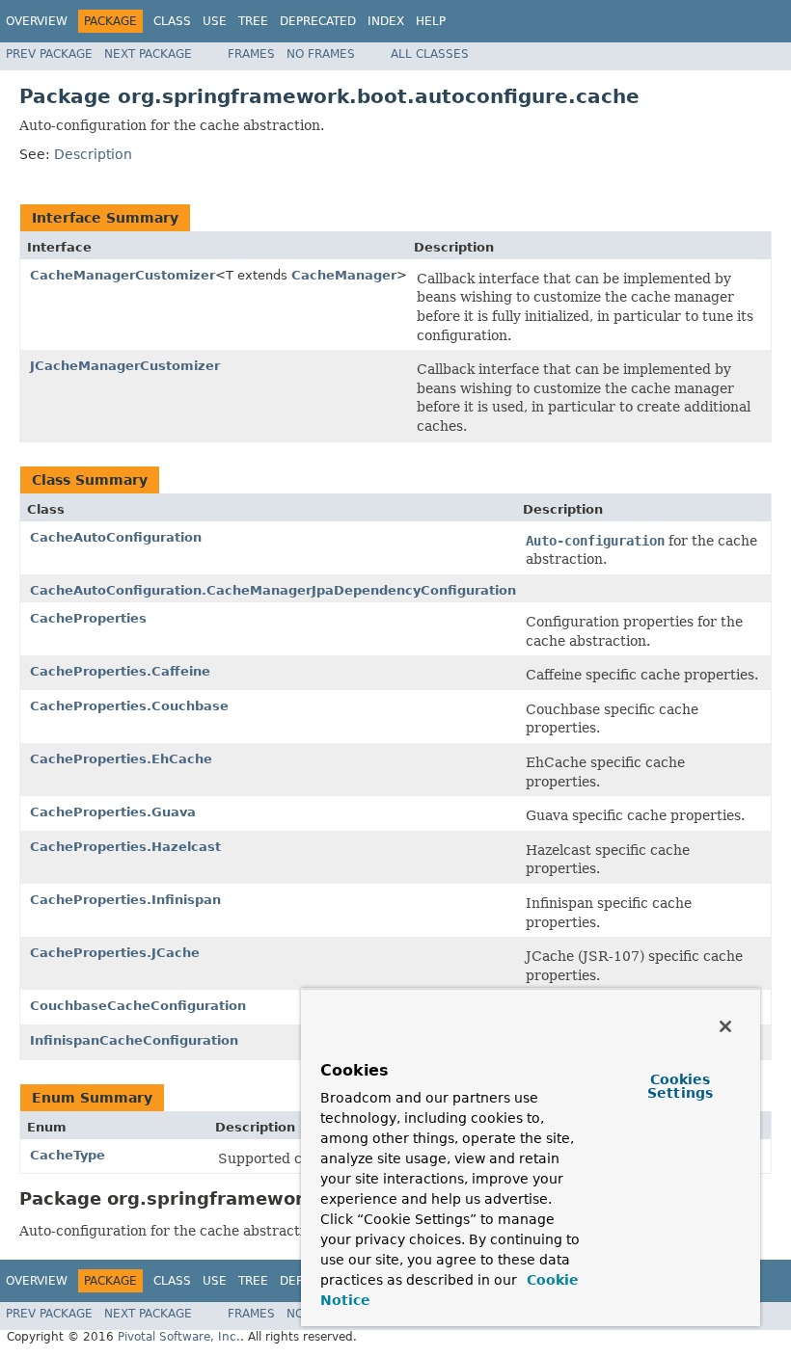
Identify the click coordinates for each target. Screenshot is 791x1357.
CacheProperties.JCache (115, 952)
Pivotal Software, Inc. (179, 1337)
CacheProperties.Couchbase (129, 706)
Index (386, 21)
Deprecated (318, 21)
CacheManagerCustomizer (122, 275)
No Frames (320, 54)
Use (215, 21)
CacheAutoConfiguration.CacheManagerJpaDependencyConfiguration (273, 590)
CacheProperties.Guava (113, 812)
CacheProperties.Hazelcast (125, 846)
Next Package (148, 54)
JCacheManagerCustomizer (125, 366)
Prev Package (49, 54)
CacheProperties (88, 618)
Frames (251, 54)
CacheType (67, 1155)
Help (431, 21)
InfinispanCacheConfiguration (134, 1040)
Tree (253, 21)
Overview (37, 21)
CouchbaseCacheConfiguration (138, 1005)
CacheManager (343, 275)
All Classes (430, 54)
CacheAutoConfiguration (116, 537)
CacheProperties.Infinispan (125, 899)
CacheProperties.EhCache (121, 759)
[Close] (725, 1026)
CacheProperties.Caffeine (120, 671)
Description (93, 154)
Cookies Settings (680, 1086)
